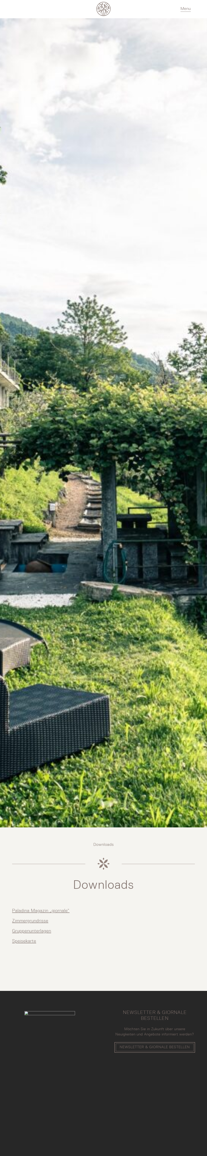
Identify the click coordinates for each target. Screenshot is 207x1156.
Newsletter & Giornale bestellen (155, 1047)
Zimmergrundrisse (30, 921)
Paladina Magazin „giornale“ (41, 911)
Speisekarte (24, 941)
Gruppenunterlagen (31, 931)
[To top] (192, 1145)
